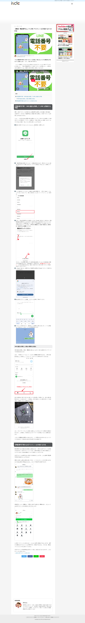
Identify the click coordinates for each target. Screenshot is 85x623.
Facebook (30, 556)
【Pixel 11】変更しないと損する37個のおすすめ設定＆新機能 (65, 45)
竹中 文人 (25, 602)
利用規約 (52, 617)
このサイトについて (29, 617)
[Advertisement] (42, 14)
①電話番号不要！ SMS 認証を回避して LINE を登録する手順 (29, 96)
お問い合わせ (47, 617)
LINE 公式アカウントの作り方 (22, 553)
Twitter (24, 556)
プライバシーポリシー (40, 617)
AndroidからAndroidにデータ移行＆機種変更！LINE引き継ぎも (65, 57)
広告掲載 (35, 617)
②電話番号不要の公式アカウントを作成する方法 (26, 100)
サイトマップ (56, 617)
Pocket (42, 556)
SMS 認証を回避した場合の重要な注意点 (26, 98)
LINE (24, 56)
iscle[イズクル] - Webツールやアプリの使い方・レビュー (64, 0)
